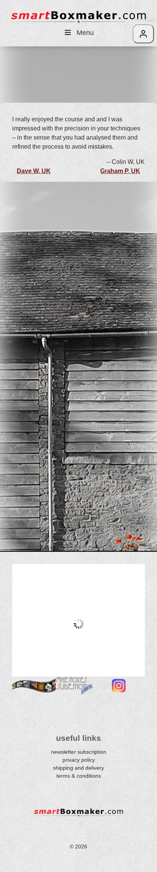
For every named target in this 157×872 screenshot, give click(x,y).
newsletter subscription (78, 752)
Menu (85, 33)
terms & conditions (78, 776)
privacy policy (78, 760)
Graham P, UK (120, 171)
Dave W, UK (34, 171)
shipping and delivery (78, 768)
